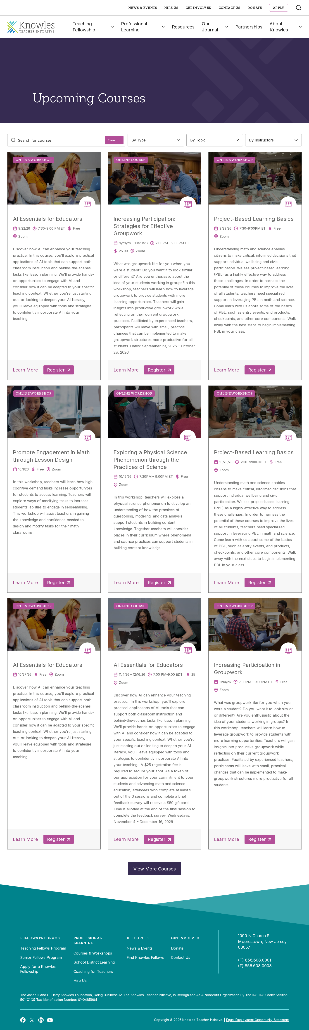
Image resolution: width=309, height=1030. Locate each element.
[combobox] (156, 140)
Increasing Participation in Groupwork (247, 668)
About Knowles (279, 27)
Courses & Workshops (93, 953)
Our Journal (210, 27)
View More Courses (154, 869)
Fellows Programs (40, 938)
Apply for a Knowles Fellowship (38, 969)
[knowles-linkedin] (41, 1020)
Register (56, 370)
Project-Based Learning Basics (254, 219)
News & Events (142, 8)
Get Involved (198, 8)
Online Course (130, 160)
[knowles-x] (32, 1020)
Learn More (25, 370)
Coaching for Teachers (93, 971)
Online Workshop (34, 160)
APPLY (278, 8)
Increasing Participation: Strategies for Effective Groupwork (145, 226)
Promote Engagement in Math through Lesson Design (51, 456)
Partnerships (248, 27)
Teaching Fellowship (84, 27)
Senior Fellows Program (41, 957)
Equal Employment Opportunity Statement (257, 1020)
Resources (183, 27)
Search (114, 140)
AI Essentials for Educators (47, 219)
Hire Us (171, 8)
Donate (254, 8)
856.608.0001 (258, 960)
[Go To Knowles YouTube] (50, 1020)
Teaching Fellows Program (43, 948)
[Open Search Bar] (298, 8)
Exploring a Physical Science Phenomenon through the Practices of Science (150, 459)
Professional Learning (134, 27)
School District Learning (94, 962)
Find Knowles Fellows (145, 957)
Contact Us (229, 8)
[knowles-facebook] (23, 1020)
